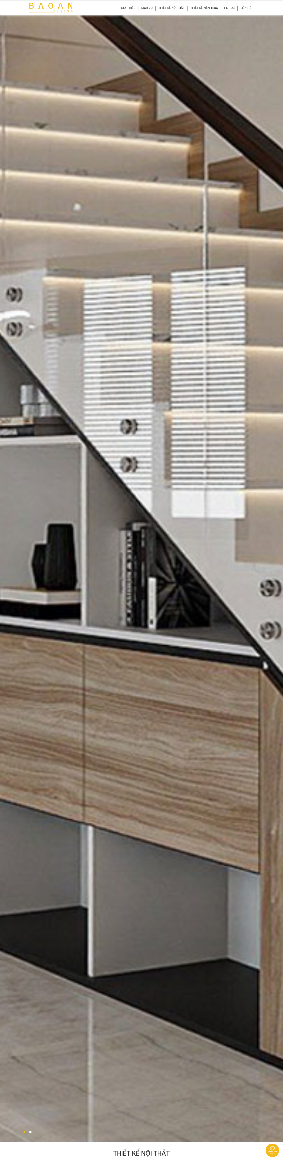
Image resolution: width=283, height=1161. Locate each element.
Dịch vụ (147, 8)
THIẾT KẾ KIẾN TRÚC (204, 8)
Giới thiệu (128, 8)
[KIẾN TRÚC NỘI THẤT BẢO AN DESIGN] (51, 8)
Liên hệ (245, 8)
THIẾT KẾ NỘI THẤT (171, 8)
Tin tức (229, 8)
